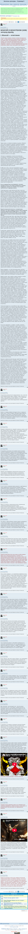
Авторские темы (16, 15)
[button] (10, 22)
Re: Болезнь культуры (4, 392)
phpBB (12, 925)
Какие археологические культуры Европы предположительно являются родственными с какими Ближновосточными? (15, 903)
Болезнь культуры (5, 16)
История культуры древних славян (11, 897)
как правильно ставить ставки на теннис (18, 5)
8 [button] (22, 22)
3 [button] (15, 22)
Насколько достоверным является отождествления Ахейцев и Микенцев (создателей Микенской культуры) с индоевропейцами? (15, 907)
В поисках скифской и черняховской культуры (14, 895)
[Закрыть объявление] (26, 8)
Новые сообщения (13, 928)
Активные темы (5, 928)
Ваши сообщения (22, 928)
